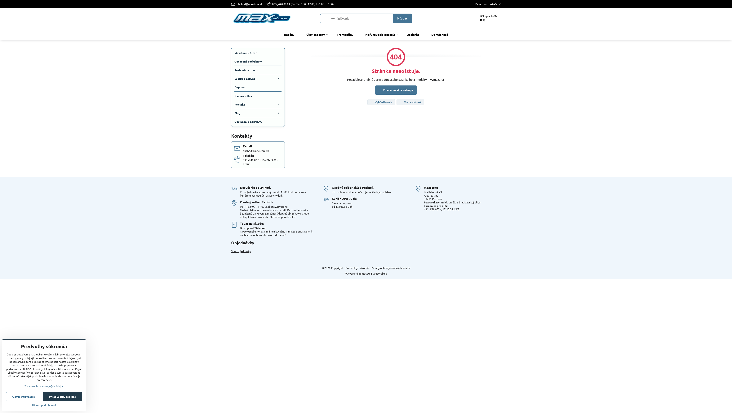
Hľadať (402, 18)
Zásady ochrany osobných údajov (390, 268)
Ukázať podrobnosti (44, 405)
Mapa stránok (412, 102)
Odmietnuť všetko (23, 396)
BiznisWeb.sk (379, 273)
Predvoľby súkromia (357, 268)
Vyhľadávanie (383, 102)
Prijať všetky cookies (62, 396)
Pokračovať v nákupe (397, 90)
